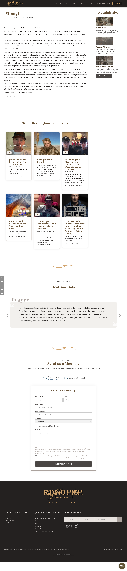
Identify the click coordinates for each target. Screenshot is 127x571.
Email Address (40, 404)
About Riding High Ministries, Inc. (45, 518)
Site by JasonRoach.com (63, 555)
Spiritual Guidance (103, 3)
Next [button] (119, 315)
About (66, 3)
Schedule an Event (103, 76)
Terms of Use (119, 549)
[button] (2, 278)
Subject (38, 418)
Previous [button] (7, 315)
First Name (39, 396)
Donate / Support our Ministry (44, 531)
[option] (63, 317)
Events (82, 3)
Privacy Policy (108, 549)
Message (38, 429)
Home (58, 3)
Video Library (39, 521)
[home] (14, 3)
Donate (117, 3)
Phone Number (40, 411)
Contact (91, 3)
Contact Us (38, 526)
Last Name (67, 396)
